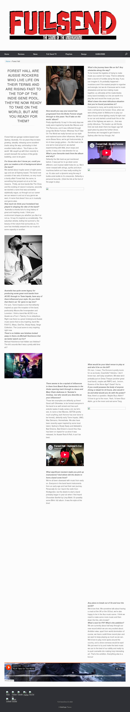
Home (6, 54)
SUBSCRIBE (100, 54)
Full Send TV (51, 54)
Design (84, 54)
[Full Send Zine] (63, 25)
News (35, 54)
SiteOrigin (63, 707)
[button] (126, 54)
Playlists (69, 54)
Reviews (21, 54)
